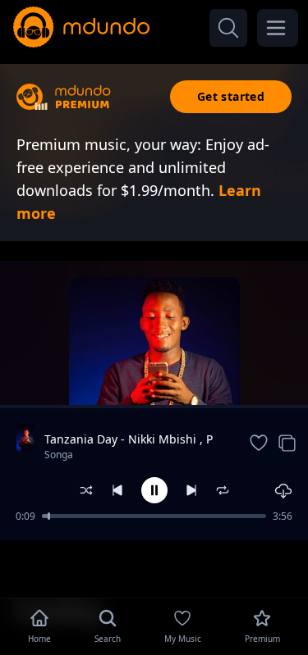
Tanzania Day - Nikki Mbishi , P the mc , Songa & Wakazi (128, 439)
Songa (58, 455)
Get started (230, 96)
